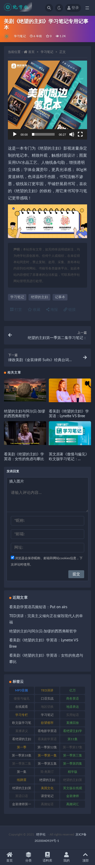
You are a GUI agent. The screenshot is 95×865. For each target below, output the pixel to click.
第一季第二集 (21, 763)
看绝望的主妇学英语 (21, 740)
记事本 (60, 297)
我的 (66, 860)
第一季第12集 (47, 747)
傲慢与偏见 (22, 698)
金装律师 (72, 796)
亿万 (72, 690)
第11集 (73, 739)
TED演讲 (47, 690)
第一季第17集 (72, 747)
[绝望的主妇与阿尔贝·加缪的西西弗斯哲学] (25, 390)
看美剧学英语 (47, 739)
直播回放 (72, 722)
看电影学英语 (47, 731)
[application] (47, 100)
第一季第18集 (21, 755)
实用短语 (72, 714)
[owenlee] (7, 36)
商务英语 (72, 698)
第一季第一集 (47, 755)
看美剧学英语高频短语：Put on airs (38, 607)
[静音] (71, 134)
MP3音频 (21, 690)
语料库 (47, 860)
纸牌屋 (21, 780)
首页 (31, 51)
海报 (53, 310)
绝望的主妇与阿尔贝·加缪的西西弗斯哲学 (43, 631)
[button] (47, 100)
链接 (71, 310)
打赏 (17, 310)
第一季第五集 (47, 763)
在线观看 (21, 706)
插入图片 (16, 481)
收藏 (36, 310)
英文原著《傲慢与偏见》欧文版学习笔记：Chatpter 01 (69, 459)
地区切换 (47, 706)
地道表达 (72, 706)
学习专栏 (21, 714)
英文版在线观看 (72, 789)
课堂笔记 (47, 796)
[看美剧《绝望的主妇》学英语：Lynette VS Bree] (70, 390)
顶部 (85, 860)
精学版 (72, 771)
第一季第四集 (72, 763)
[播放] (14, 134)
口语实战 (47, 698)
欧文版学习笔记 (21, 723)
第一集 (21, 771)
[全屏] (80, 134)
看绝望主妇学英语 (72, 732)
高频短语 (47, 804)
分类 (28, 860)
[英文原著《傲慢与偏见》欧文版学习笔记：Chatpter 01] (70, 433)
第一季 (21, 747)
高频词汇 (72, 804)
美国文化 (47, 788)
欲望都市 (47, 722)
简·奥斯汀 (47, 771)
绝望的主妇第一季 (72, 781)
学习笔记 (20, 36)
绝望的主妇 (39, 297)
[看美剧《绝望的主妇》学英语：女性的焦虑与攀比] (25, 433)
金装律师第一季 (21, 805)
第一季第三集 (72, 755)
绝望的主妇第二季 (21, 789)
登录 (75, 8)
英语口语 (21, 796)
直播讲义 (21, 731)
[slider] (43, 134)
